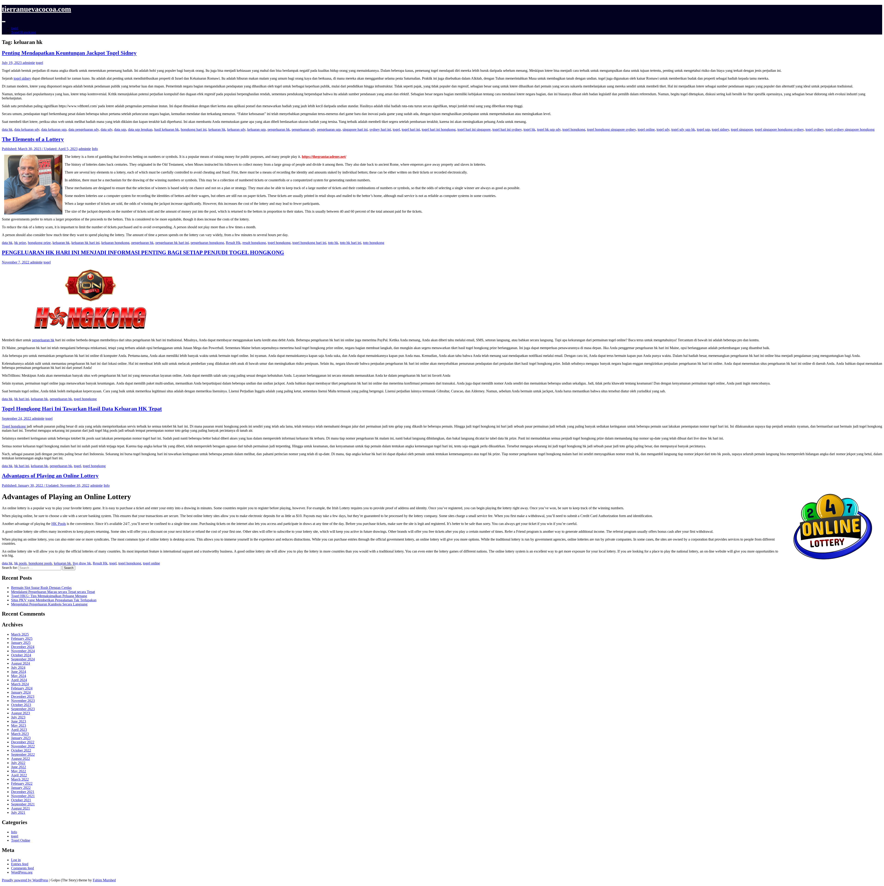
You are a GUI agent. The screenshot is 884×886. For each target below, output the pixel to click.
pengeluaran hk (279, 129)
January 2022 (21, 788)
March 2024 (20, 684)
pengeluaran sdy (303, 129)
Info (95, 149)
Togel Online (20, 840)
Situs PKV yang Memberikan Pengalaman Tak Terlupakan (53, 600)
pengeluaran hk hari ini (172, 243)
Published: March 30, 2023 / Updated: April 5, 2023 (40, 149)
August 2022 (20, 759)
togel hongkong (573, 129)
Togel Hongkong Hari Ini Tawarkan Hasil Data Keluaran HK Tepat (82, 409)
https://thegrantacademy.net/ (324, 157)
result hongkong (254, 243)
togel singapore (742, 129)
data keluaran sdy (26, 129)
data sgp (120, 129)
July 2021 (18, 812)
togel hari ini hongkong (439, 129)
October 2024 (21, 655)
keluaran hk (216, 129)
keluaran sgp (256, 129)
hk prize (20, 243)
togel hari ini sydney (507, 129)
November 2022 (23, 746)
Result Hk (233, 243)
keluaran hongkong (115, 243)
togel (14, 28)
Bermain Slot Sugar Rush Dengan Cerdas (41, 588)
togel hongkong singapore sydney (611, 129)
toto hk (333, 243)
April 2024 (19, 680)
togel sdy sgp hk (683, 129)
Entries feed (19, 864)
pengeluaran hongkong (207, 243)
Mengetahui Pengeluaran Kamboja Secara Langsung (49, 604)
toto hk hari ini (350, 243)
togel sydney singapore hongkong (850, 129)
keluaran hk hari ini (85, 243)
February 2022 (21, 783)
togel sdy (663, 129)
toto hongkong (373, 243)
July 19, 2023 (12, 63)
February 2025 (21, 638)
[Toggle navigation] (4, 21)
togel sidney (22, 78)
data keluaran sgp (54, 129)
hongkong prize (39, 243)
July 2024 (18, 667)
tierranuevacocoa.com (36, 9)
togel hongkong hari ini (309, 243)
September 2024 (23, 659)
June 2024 (18, 672)
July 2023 (18, 717)
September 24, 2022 (17, 418)
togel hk (529, 129)
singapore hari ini (355, 129)
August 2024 (20, 663)
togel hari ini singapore (474, 129)
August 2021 (20, 808)
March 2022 (20, 779)
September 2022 (23, 754)
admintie (29, 63)
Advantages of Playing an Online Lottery (50, 476)
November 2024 (23, 651)
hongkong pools (40, 563)
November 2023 (23, 701)
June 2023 (18, 721)
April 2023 (19, 730)
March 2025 (20, 634)
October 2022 (21, 750)
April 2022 (19, 775)
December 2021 (22, 792)
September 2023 (23, 709)
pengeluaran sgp (329, 129)
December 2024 (22, 647)
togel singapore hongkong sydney (779, 129)
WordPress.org (21, 872)
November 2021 (23, 796)
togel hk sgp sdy (549, 129)
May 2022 (18, 771)
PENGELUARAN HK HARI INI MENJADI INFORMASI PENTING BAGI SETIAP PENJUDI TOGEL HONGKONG (143, 252)
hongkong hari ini (193, 129)
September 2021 (23, 804)
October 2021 (21, 800)
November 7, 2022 (16, 262)
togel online (646, 129)
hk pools (20, 563)
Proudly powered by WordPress (25, 880)
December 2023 (22, 696)
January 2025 (21, 643)
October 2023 (21, 705)
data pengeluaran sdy (83, 129)
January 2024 (21, 692)
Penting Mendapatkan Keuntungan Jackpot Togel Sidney (69, 53)
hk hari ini (21, 399)
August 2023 (20, 713)
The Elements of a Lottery (33, 139)
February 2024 (21, 688)
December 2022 (22, 742)
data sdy (106, 129)
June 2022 (18, 767)
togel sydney (814, 129)
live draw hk (82, 563)
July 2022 (18, 763)
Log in (16, 860)
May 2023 (18, 725)
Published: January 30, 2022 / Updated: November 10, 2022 (45, 485)
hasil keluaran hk (166, 129)
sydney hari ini (380, 129)
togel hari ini (411, 129)
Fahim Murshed (104, 880)
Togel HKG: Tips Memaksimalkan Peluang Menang (49, 596)
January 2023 (21, 738)
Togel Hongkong (23, 32)
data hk (7, 129)
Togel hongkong (14, 426)
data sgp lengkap (140, 129)
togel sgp (703, 129)
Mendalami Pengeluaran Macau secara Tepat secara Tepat (53, 592)
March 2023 (20, 734)
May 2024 (18, 676)
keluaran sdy (236, 129)
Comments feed (22, 868)
